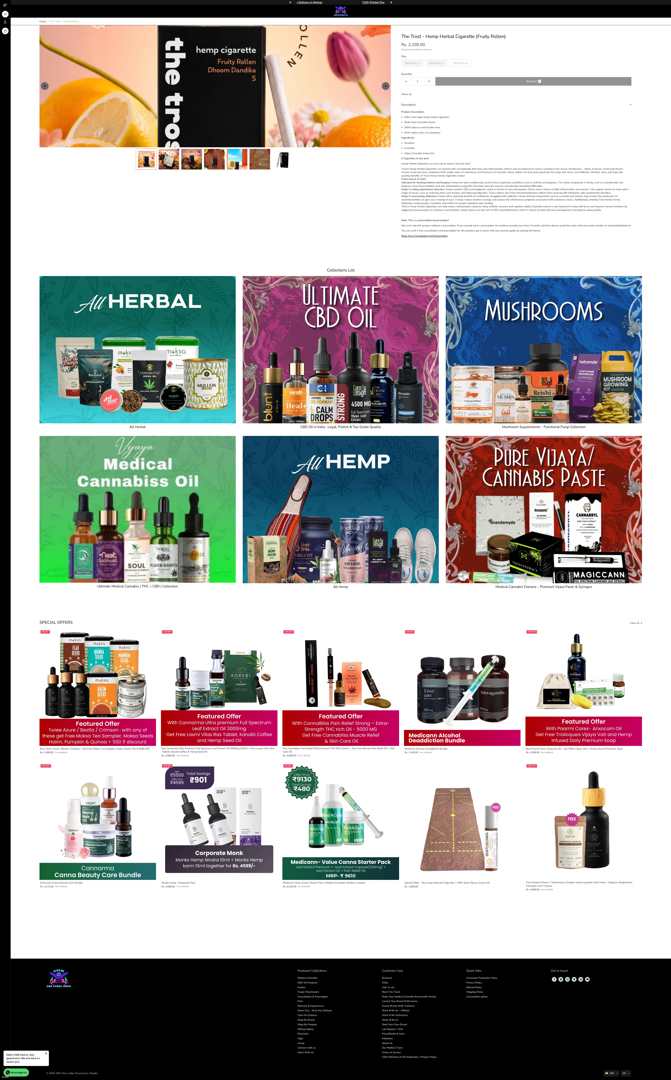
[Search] (5, 14)
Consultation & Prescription (313, 996)
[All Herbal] (137, 349)
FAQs (385, 982)
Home (42, 21)
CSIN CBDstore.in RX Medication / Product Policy (409, 1057)
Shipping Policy (474, 992)
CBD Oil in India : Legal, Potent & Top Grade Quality (340, 427)
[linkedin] (581, 979)
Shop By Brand (306, 1020)
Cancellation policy (477, 996)
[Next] (391, 2)
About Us (387, 1043)
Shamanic (303, 1033)
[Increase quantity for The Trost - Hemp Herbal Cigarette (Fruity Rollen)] (429, 81)
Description (408, 105)
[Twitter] (561, 979)
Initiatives (387, 1038)
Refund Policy (474, 987)
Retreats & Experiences (311, 1006)
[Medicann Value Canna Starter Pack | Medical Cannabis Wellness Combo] (340, 821)
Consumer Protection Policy (481, 978)
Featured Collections (312, 971)
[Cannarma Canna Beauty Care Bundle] (97, 821)
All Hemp (340, 587)
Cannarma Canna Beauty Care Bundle (61, 882)
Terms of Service (391, 1052)
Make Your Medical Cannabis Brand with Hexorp (409, 996)
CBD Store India (65, 1073)
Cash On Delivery (307, 1015)
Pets (300, 1001)
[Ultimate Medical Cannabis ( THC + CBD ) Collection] (137, 509)
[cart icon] (5, 31)
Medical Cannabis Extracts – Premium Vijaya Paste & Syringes (544, 587)
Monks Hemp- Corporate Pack (178, 882)
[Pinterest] (574, 979)
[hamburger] (5, 5)
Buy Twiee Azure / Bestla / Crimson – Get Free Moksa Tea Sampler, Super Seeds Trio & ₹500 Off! (94, 748)
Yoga (300, 1038)
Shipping (405, 49)
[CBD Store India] (341, 11)
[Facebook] (554, 979)
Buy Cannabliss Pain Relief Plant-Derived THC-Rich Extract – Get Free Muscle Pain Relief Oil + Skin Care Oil (339, 750)
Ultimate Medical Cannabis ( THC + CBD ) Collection (137, 586)
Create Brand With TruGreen (398, 1006)
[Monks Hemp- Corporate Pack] (219, 821)
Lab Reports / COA (392, 1029)
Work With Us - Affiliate (396, 1010)
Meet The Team (391, 992)
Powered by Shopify (86, 1073)
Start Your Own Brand (394, 1024)
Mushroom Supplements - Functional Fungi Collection (544, 427)
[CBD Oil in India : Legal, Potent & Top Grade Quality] (341, 349)
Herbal (301, 987)
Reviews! (387, 978)
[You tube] (587, 979)
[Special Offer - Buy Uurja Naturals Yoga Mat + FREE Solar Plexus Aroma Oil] (462, 821)
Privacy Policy (474, 982)
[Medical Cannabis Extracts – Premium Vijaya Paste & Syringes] (544, 509)
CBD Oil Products (307, 982)
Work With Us (306, 1052)
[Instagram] (567, 979)
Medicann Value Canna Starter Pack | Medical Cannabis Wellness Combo (324, 882)
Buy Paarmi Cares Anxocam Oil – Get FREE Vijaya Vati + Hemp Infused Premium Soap (574, 748)
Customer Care (392, 971)
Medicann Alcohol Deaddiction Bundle (426, 748)
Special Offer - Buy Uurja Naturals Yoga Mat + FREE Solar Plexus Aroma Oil (447, 882)
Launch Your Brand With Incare (399, 1001)
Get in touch (559, 971)
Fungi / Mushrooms (308, 992)
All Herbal (137, 427)
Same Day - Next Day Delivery (315, 1010)
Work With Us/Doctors (395, 1015)
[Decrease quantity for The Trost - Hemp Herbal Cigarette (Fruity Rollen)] (405, 81)
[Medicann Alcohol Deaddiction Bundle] (462, 687)
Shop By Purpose (307, 1024)
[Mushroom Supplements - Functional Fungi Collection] (544, 349)
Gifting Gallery (306, 1029)
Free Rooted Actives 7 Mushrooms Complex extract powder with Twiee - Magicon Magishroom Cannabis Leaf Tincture (579, 884)
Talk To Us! (388, 987)
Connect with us (307, 1047)
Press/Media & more (393, 1033)
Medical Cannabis (307, 978)
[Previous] (290, 2)
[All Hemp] (341, 509)
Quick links (474, 971)
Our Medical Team (392, 1047)
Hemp (301, 1043)
